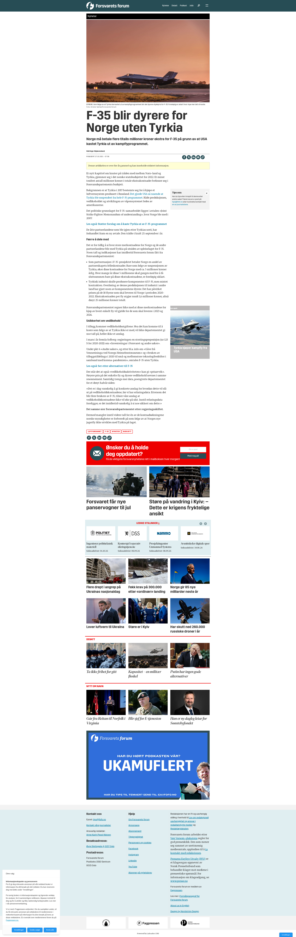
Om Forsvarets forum (139, 820)
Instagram (133, 855)
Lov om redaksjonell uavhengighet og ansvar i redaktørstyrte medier (189, 821)
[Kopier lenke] (203, 157)
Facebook (133, 849)
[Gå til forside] (107, 5)
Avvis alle (50, 930)
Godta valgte (35, 930)
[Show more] (207, 193)
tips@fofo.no (177, 202)
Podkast (183, 6)
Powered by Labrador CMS (148, 933)
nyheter (116, 432)
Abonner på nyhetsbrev (140, 873)
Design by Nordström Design (184, 911)
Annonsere (133, 825)
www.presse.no (179, 881)
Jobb (191, 6)
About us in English (179, 906)
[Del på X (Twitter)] (189, 157)
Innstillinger (286, 935)
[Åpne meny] (207, 6)
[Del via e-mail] (198, 157)
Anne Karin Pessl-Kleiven (98, 835)
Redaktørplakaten (179, 829)
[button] (201, 523)
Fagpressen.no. (12, 920)
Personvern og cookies (139, 843)
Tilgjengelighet (135, 837)
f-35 (107, 432)
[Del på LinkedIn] (193, 157)
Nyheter (165, 6)
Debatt (174, 6)
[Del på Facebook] (184, 157)
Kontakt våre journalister (98, 825)
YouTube (132, 867)
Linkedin (132, 861)
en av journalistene (180, 205)
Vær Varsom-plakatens (183, 838)
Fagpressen (176, 890)
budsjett (127, 432)
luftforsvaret (95, 432)
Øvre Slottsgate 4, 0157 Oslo (100, 846)
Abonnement (134, 831)
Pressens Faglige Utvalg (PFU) (187, 858)
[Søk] (199, 6)
